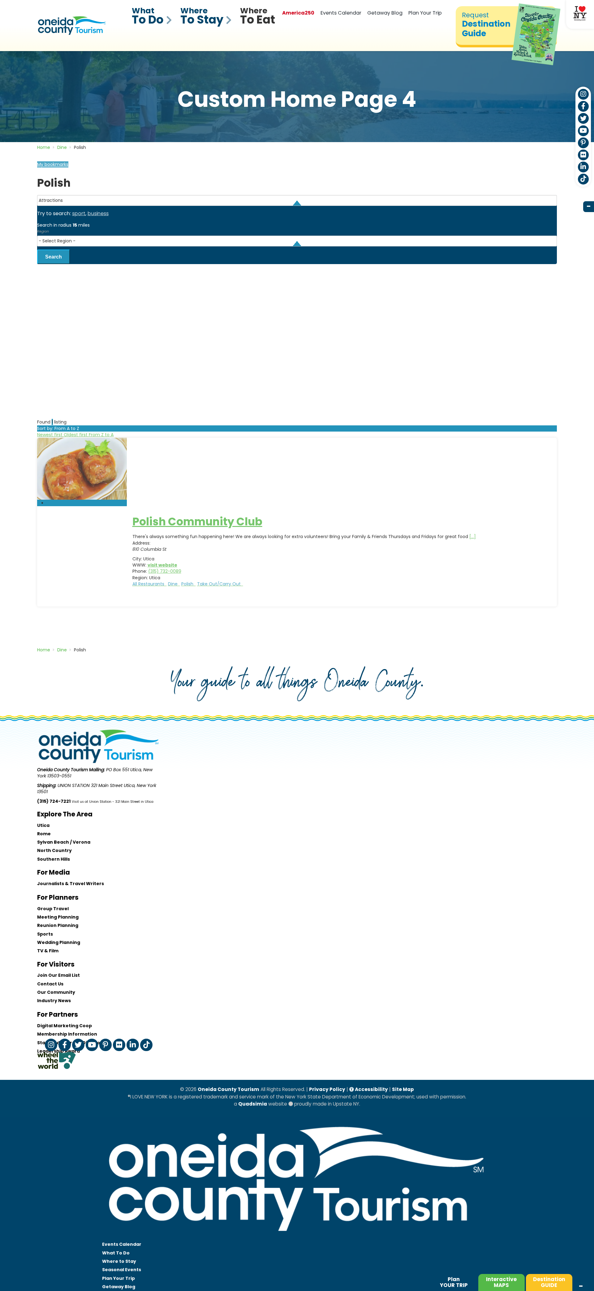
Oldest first (76, 435)
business (98, 213)
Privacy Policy (327, 1089)
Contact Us (50, 984)
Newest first (50, 435)
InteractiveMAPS (501, 1282)
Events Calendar (341, 12)
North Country (54, 850)
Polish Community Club (197, 521)
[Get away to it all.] (297, 1237)
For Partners (57, 1014)
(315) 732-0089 (164, 571)
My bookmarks (52, 164)
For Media (53, 872)
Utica (43, 825)
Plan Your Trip (425, 12)
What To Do (116, 1253)
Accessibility (371, 1089)
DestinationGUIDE (549, 1282)
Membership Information (67, 1034)
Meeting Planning (58, 917)
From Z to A (101, 435)
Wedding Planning (58, 942)
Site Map (403, 1089)
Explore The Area (65, 814)
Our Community (56, 992)
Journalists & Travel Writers (70, 883)
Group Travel (53, 909)
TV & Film (47, 951)
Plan (454, 1282)
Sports (45, 934)
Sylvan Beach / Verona (63, 842)
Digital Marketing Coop (64, 1026)
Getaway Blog (384, 12)
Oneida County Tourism (228, 1089)
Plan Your (118, 1278)
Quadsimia (252, 1104)
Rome (44, 834)
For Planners (58, 897)
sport (78, 213)
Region (43, 231)
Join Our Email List (58, 975)
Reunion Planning (57, 925)
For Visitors (56, 964)
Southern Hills (53, 859)
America (298, 12)
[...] (472, 536)
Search (53, 256)
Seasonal (121, 1270)
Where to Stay (119, 1261)
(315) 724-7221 (54, 801)
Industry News (54, 1001)
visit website (162, 565)
